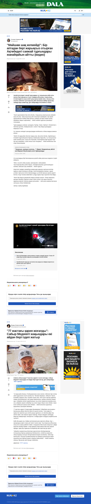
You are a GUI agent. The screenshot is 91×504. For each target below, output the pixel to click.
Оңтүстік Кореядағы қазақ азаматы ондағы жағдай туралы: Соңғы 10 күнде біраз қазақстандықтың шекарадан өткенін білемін (35, 256)
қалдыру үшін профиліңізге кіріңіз (39, 298)
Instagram (51, 312)
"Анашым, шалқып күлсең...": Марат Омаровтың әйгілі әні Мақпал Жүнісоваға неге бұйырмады (35, 150)
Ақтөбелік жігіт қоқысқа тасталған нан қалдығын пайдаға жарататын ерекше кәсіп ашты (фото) (35, 262)
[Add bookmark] (9, 112)
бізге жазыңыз (30, 275)
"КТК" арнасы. (18, 381)
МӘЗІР (11, 10)
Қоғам (8, 36)
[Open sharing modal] (9, 107)
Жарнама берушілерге (77, 496)
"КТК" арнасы (24, 443)
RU (75, 10)
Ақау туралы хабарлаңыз (62, 496)
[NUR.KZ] (45, 10)
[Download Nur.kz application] (45, 4)
